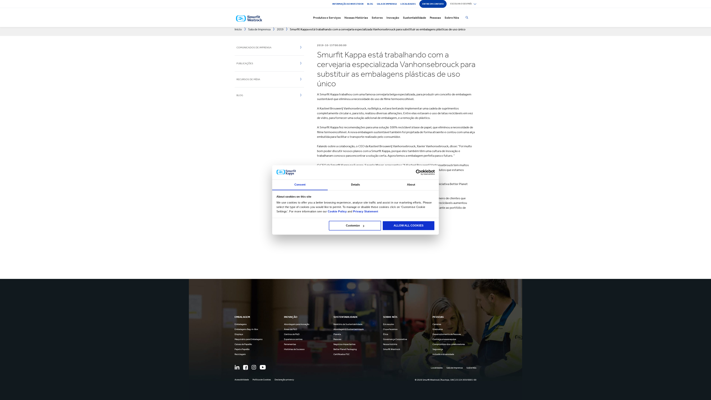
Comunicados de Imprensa (253, 47)
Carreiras (437, 324)
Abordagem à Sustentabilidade (348, 329)
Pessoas (435, 17)
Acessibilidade (242, 379)
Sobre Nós (452, 17)
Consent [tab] (300, 184)
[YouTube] (263, 367)
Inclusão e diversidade (443, 354)
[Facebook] (245, 367)
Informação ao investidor (347, 4)
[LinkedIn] (237, 367)
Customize (353, 225)
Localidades (408, 4)
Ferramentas (290, 344)
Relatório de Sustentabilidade (347, 324)
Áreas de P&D (290, 329)
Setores (377, 17)
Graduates (438, 329)
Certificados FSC (341, 354)
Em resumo (388, 324)
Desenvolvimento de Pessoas (447, 334)
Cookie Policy (337, 211)
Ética (385, 334)
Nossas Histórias (356, 17)
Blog (370, 4)
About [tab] (411, 184)
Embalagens (241, 324)
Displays (239, 334)
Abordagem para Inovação (296, 324)
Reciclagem (240, 354)
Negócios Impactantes (344, 344)
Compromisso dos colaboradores (449, 344)
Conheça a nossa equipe (444, 339)
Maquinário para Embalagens (249, 339)
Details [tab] (355, 184)
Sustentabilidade (414, 17)
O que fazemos (390, 329)
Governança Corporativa (395, 339)
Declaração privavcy (284, 379)
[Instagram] (254, 367)
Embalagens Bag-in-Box (246, 329)
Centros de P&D (292, 334)
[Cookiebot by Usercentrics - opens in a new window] (418, 172)
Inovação (392, 17)
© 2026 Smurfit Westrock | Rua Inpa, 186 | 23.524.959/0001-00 (445, 380)
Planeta (337, 334)
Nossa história (390, 344)
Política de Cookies (262, 379)
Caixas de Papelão (243, 344)
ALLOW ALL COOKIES (408, 225)
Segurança (438, 349)
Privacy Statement (365, 211)
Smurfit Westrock (391, 349)
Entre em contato (433, 4)
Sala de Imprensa (387, 4)
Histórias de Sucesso (294, 349)
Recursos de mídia (248, 79)
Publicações (244, 63)
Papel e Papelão (242, 349)
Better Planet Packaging (345, 349)
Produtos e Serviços (327, 17)
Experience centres (293, 339)
